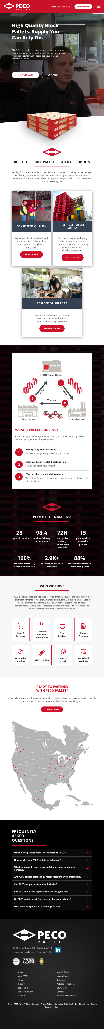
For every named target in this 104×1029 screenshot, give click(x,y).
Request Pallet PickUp (66, 995)
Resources (61, 980)
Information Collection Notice (65, 1004)
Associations (62, 976)
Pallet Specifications (66, 984)
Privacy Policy (46, 1004)
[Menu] (99, 6)
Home (20, 972)
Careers (21, 995)
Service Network (25, 991)
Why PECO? (23, 976)
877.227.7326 (45, 952)
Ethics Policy (84, 1004)
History (21, 984)
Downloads (62, 988)
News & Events (63, 972)
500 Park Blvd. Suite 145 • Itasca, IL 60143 (32, 947)
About (21, 980)
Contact (60, 991)
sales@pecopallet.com (25, 952)
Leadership (23, 988)
